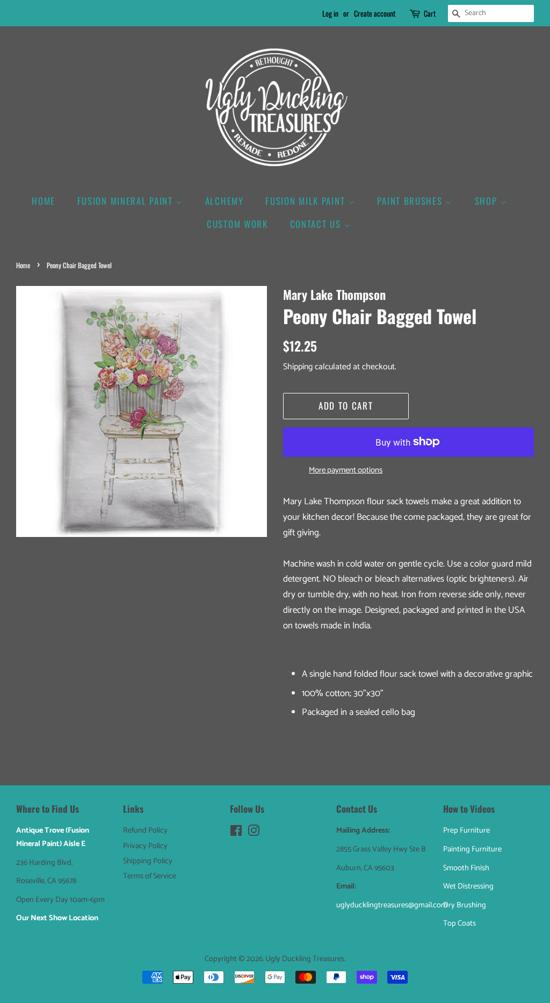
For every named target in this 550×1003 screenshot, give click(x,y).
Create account (374, 13)
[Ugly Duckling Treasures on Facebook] (236, 833)
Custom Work (237, 224)
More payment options (345, 470)
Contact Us (317, 224)
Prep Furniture (466, 830)
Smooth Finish (466, 868)
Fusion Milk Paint (306, 200)
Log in (330, 13)
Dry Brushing (464, 905)
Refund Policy (145, 830)
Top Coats (459, 923)
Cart (430, 13)
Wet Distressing (468, 886)
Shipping (298, 367)
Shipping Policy (147, 861)
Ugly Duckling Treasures (304, 958)
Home (43, 200)
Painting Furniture (472, 849)
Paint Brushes (411, 200)
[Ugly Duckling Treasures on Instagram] (253, 833)
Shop (488, 200)
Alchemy (224, 200)
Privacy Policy (145, 846)
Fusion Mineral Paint (126, 200)
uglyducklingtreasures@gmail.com (391, 905)
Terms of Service (149, 876)
